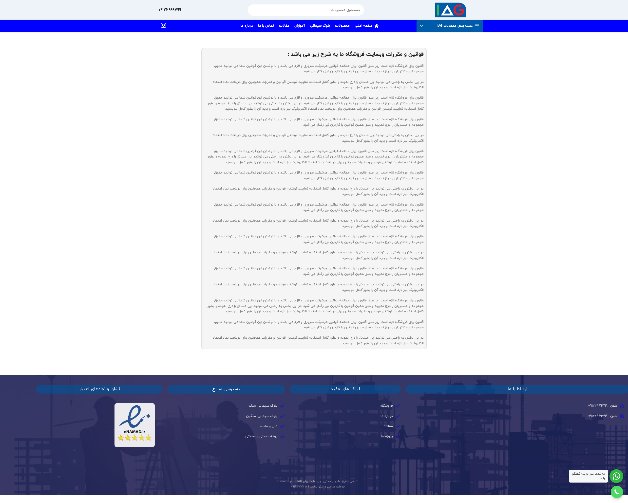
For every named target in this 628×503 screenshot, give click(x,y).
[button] (617, 492)
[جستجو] (253, 10)
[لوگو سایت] (450, 9)
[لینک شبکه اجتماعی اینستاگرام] (163, 26)
